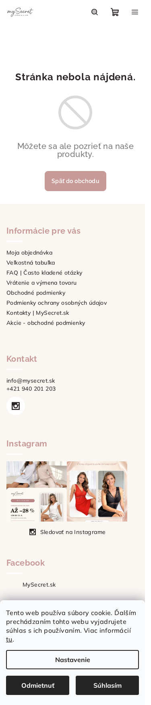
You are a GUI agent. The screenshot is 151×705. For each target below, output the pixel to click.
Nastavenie (72, 660)
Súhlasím (107, 685)
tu (9, 639)
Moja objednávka (29, 252)
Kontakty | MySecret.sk (37, 312)
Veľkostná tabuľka (30, 262)
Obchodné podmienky (35, 292)
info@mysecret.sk (30, 380)
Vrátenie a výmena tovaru (41, 282)
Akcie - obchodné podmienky (45, 322)
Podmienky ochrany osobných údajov (56, 302)
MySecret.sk (39, 584)
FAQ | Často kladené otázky (44, 272)
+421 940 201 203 (31, 388)
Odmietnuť (37, 685)
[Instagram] (15, 406)
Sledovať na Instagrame (73, 532)
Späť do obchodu (75, 181)
